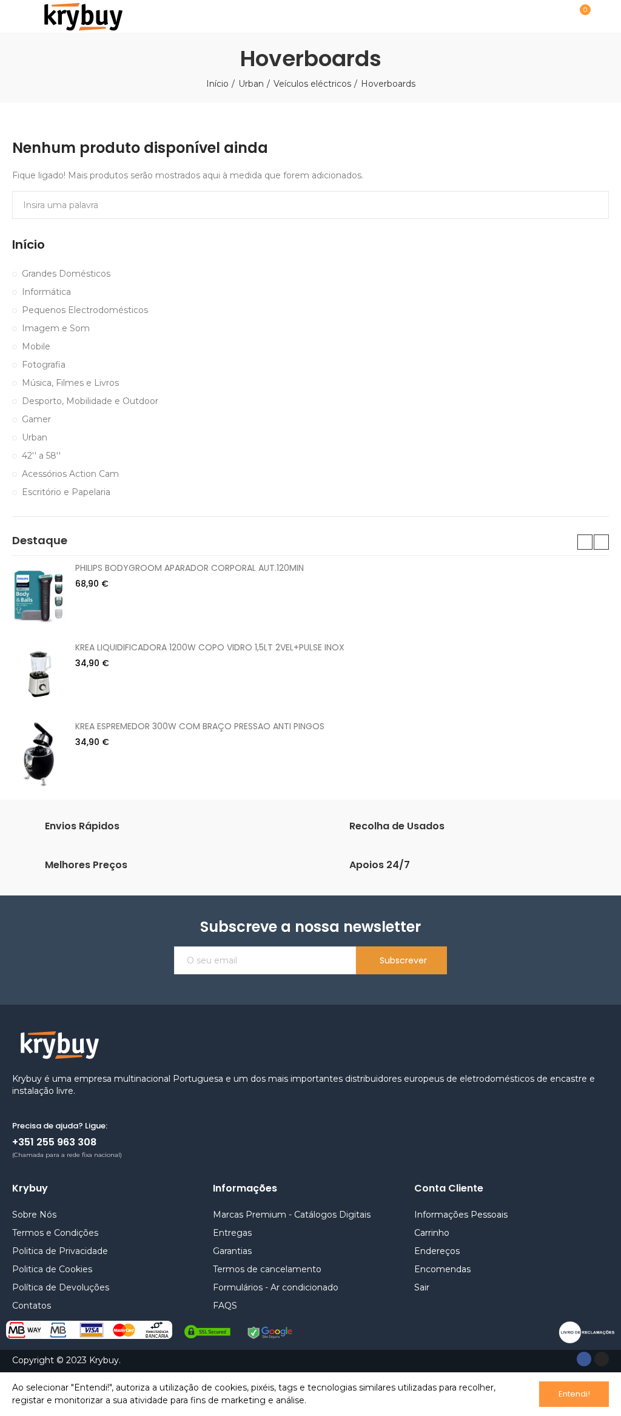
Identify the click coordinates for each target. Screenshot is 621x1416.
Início (28, 244)
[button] (584, 542)
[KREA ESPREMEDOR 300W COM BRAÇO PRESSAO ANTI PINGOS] (39, 753)
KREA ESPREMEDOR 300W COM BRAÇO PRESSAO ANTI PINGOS (199, 726)
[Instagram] (601, 1359)
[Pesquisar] (550, 16)
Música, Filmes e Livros (70, 382)
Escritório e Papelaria (66, 492)
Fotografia (43, 364)
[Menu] (18, 16)
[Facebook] (584, 1359)
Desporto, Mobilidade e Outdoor (90, 401)
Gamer (36, 419)
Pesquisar (589, 205)
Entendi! (574, 1394)
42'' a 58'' (41, 455)
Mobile (36, 346)
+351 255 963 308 (54, 1142)
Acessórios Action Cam (70, 473)
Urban (34, 437)
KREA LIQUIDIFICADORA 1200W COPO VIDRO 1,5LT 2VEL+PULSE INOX (209, 647)
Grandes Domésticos (66, 273)
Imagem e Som (56, 328)
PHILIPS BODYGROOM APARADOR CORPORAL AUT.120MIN (189, 568)
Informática (46, 291)
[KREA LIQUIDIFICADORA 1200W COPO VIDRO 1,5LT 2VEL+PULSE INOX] (39, 674)
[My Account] (603, 16)
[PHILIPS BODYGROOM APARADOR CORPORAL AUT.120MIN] (39, 595)
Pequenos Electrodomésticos (85, 310)
